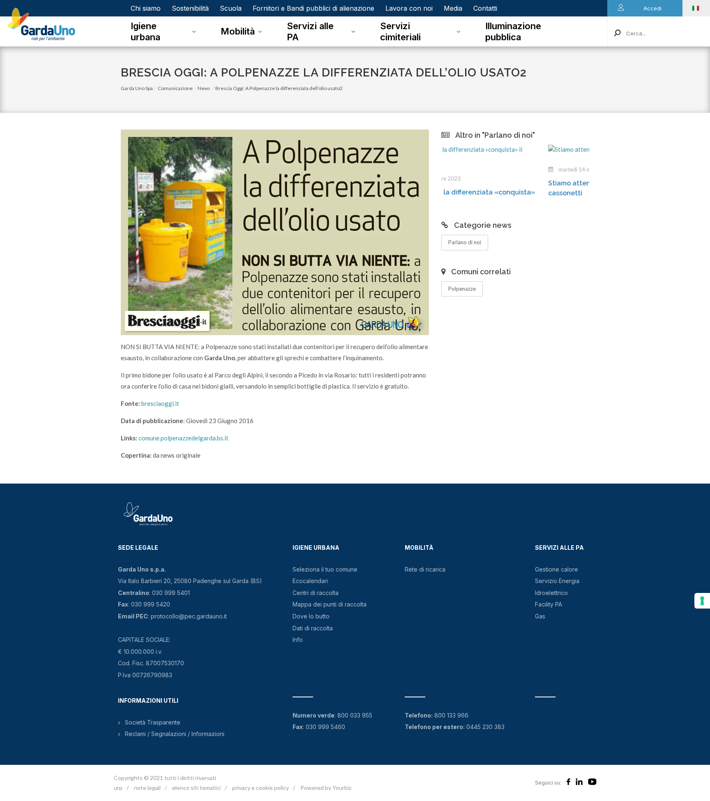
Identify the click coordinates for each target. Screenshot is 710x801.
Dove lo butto (311, 616)
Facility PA (548, 604)
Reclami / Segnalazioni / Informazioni (174, 733)
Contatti (485, 8)
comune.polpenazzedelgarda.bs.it (183, 438)
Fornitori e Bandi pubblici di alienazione (313, 8)
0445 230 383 (485, 726)
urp (118, 787)
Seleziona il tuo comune (325, 569)
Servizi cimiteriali (400, 31)
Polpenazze (462, 288)
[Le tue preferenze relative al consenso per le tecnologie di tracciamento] (702, 601)
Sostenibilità (190, 8)
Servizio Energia (557, 580)
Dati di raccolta (313, 628)
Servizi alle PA (310, 31)
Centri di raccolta (316, 592)
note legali (147, 787)
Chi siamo (146, 8)
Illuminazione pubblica (513, 31)
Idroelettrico (551, 592)
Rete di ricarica (425, 569)
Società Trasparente (152, 722)
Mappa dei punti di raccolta (330, 604)
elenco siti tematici (196, 787)
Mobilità (238, 31)
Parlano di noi (464, 242)
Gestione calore (556, 569)
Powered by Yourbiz (325, 787)
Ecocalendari (310, 580)
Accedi (652, 8)
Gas (540, 616)
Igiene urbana (145, 31)
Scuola (231, 8)
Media (453, 8)
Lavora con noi (409, 8)
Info (298, 639)
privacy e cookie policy (260, 787)
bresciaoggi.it (160, 403)
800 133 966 (451, 715)
